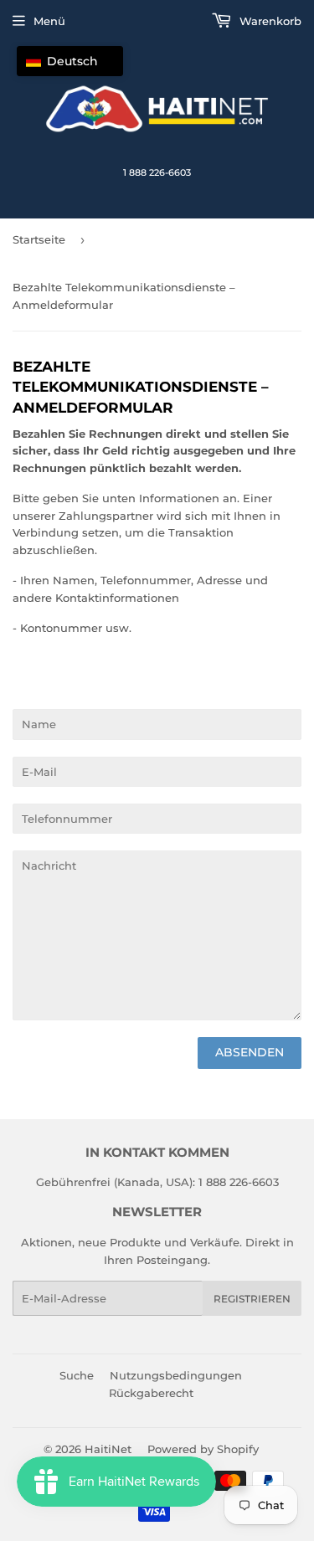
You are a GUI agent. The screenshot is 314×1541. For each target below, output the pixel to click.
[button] (70, 61)
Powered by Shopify (203, 1449)
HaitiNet (108, 1449)
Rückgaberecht (151, 1393)
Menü (49, 21)
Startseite (39, 239)
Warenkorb (268, 21)
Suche (76, 1375)
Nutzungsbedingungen (176, 1375)
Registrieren (252, 1298)
